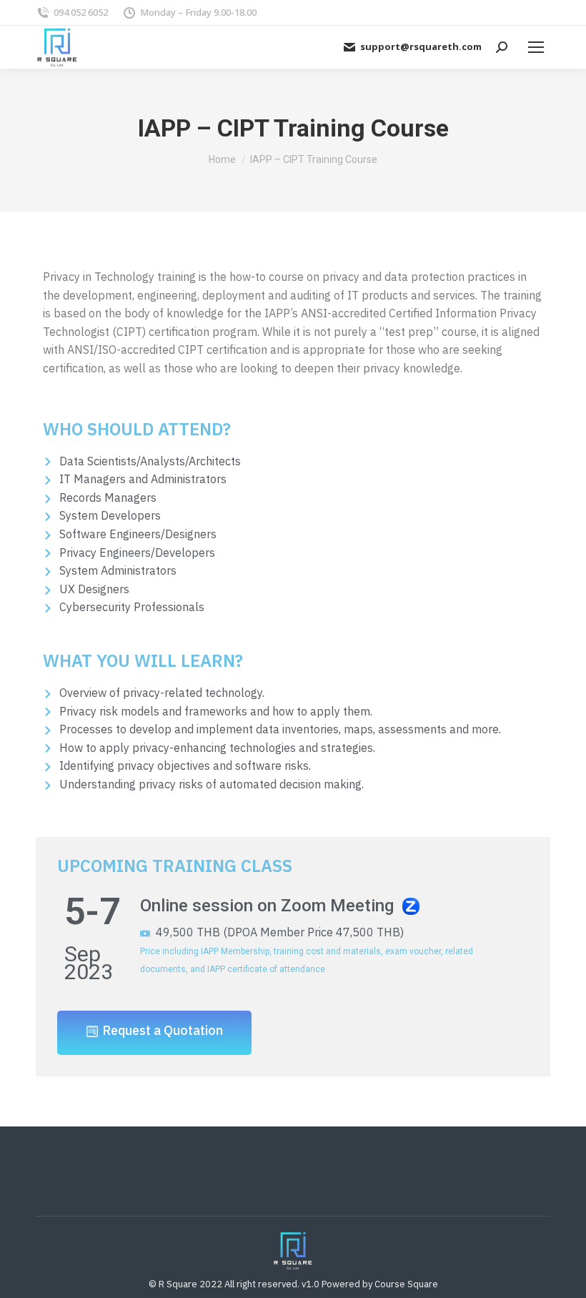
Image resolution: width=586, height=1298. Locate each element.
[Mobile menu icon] (536, 47)
